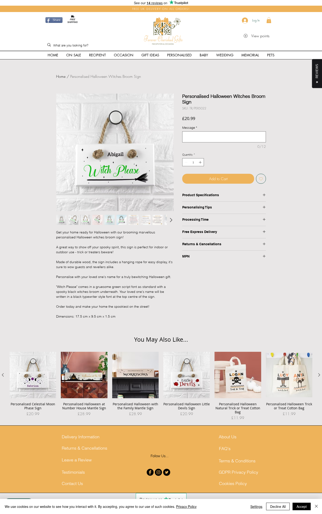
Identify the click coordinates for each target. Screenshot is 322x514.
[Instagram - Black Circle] (158, 472)
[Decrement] (185, 162)
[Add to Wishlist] (261, 179)
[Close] (316, 506)
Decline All (278, 506)
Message (189, 127)
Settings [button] (256, 506)
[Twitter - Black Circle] (166, 472)
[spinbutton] (193, 162)
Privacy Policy (186, 506)
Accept (302, 506)
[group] (161, 386)
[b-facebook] (150, 472)
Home (61, 76)
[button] (268, 20)
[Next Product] (319, 375)
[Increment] (200, 162)
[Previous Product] (3, 375)
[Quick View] (33, 375)
